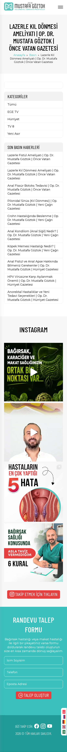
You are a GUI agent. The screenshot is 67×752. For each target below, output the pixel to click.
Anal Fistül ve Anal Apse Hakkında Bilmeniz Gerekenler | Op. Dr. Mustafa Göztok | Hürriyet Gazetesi (32, 265)
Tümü (11, 104)
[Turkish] (64, 711)
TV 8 (10, 126)
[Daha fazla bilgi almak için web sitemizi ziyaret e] (33, 432)
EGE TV (13, 112)
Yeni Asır (13, 134)
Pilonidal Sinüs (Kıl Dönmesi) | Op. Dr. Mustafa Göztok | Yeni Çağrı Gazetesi (32, 205)
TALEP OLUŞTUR (36, 695)
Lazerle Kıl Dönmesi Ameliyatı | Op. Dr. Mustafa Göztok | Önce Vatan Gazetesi (33, 174)
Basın (32, 55)
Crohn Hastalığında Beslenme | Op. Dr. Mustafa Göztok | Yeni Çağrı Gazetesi (33, 220)
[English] (64, 727)
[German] (64, 721)
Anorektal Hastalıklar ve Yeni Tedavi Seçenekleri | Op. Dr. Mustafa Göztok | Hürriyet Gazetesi (32, 296)
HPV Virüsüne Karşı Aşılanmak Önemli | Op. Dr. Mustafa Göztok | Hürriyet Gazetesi (31, 280)
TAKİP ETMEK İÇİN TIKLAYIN (36, 594)
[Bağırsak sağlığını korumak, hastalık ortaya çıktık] (33, 552)
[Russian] (64, 716)
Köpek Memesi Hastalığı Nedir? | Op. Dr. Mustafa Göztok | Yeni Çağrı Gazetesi (32, 250)
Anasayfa (19, 55)
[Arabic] (64, 732)
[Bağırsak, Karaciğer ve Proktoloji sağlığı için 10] (33, 372)
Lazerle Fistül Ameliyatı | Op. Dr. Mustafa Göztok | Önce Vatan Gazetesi (30, 159)
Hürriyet (13, 119)
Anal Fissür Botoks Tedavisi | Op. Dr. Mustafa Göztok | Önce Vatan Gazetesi (33, 189)
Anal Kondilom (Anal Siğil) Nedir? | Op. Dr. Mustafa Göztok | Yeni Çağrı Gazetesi (32, 235)
